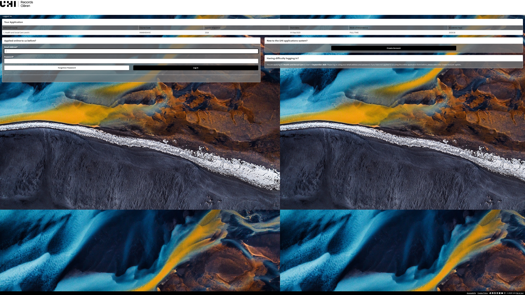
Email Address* (11, 47)
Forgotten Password (67, 68)
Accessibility (471, 293)
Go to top (519, 293)
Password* (9, 57)
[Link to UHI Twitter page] (495, 293)
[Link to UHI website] (490, 293)
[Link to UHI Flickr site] (499, 293)
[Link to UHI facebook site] (492, 293)
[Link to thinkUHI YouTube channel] (502, 293)
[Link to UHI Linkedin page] (497, 293)
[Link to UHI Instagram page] (504, 293)
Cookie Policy (483, 293)
